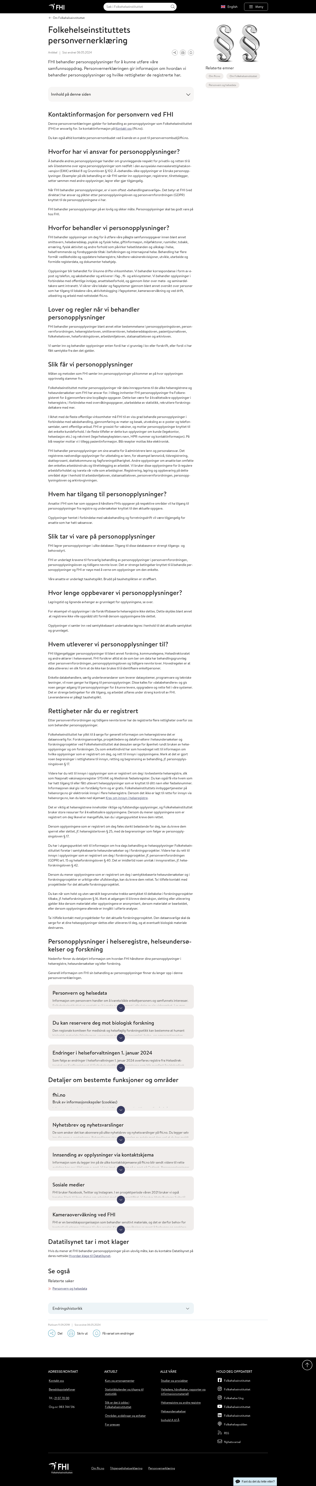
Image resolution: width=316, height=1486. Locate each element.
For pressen (112, 1424)
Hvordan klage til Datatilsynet (89, 1256)
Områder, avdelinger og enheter (125, 1416)
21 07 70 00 (61, 1398)
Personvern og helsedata (69, 1288)
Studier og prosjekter (174, 1381)
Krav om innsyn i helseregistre (127, 798)
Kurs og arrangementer (119, 1381)
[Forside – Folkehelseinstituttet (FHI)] (56, 6)
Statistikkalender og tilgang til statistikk (124, 1391)
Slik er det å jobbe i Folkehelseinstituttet (118, 1404)
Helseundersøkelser (173, 1411)
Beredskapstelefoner (62, 1389)
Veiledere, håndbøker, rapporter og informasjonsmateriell (183, 1391)
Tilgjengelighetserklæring (126, 1468)
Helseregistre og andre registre (181, 1402)
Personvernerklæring (161, 1468)
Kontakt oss (123, 128)
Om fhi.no (214, 76)
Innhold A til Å (170, 1420)
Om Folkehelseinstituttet (243, 76)
